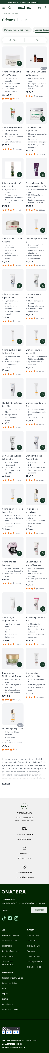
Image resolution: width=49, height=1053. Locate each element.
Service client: (8, 963)
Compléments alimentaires (12, 978)
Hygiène (5, 993)
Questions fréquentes (10, 951)
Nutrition (5, 999)
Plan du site (32, 1040)
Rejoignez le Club (34, 946)
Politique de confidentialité (13, 1048)
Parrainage (31, 951)
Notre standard (33, 935)
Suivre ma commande (10, 935)
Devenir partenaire (34, 961)
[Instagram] (16, 918)
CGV (3, 1040)
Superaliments (7, 1004)
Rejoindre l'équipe (34, 967)
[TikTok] (4, 918)
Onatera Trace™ (33, 940)
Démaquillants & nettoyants (16, 29)
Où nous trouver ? (34, 956)
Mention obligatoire (15, 1040)
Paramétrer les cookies (12, 1044)
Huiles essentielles (9, 983)
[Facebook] (10, 918)
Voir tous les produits (10, 1009)
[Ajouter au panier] (19, 63)
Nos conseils (7, 946)
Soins (4, 988)
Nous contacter (8, 956)
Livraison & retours (9, 940)
